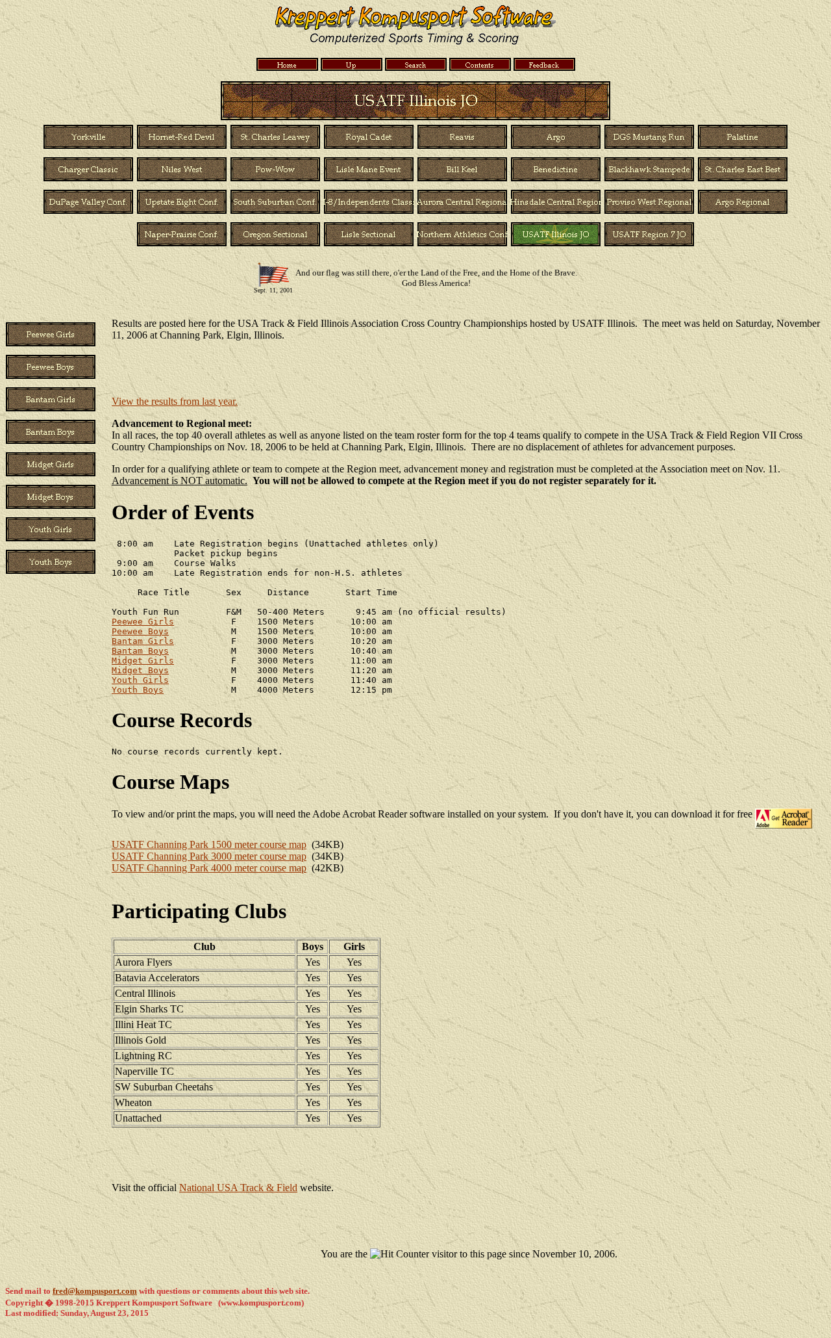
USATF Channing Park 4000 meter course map (209, 867)
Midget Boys (140, 670)
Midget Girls (143, 660)
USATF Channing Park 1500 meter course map (209, 844)
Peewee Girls (143, 621)
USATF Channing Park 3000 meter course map (209, 856)
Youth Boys (138, 690)
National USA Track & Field (238, 1187)
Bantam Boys (140, 651)
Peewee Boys (140, 631)
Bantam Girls (143, 641)
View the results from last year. (175, 401)
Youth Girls (140, 680)
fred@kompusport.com (95, 1291)
